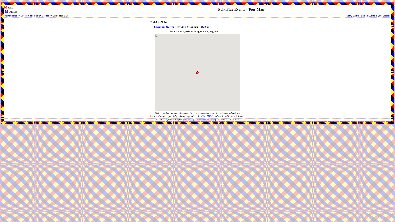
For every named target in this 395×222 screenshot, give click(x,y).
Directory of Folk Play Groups (35, 16)
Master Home (10, 16)
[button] (197, 72)
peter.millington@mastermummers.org (199, 120)
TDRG (210, 116)
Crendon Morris (164, 27)
